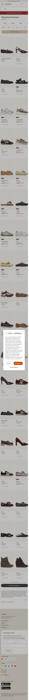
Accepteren (18, 363)
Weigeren (9, 363)
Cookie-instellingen (14, 367)
